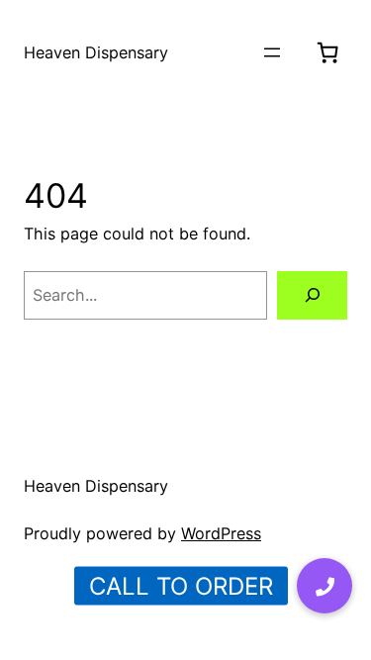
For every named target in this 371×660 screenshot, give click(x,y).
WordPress (221, 533)
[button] (324, 585)
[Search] (312, 296)
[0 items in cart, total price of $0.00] (327, 52)
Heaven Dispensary (96, 52)
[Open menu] (272, 52)
